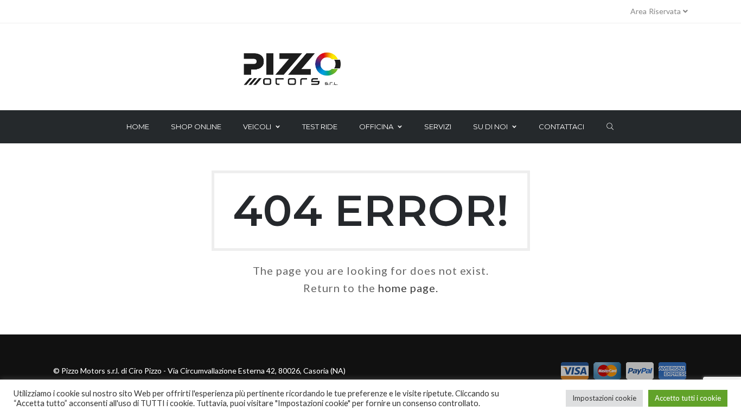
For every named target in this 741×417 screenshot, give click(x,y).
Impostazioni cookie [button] (604, 398)
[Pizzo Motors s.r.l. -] (370, 69)
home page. (408, 287)
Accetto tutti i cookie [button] (688, 398)
